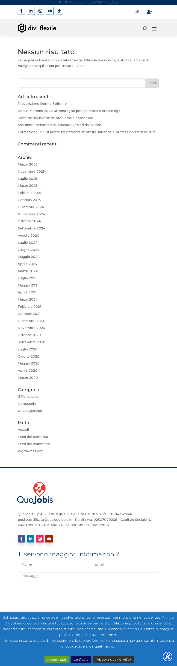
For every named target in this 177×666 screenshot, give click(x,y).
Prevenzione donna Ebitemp (88, 2)
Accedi (23, 430)
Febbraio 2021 (29, 306)
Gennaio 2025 (29, 200)
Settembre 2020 (31, 342)
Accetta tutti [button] (56, 659)
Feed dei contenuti (33, 437)
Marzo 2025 (27, 186)
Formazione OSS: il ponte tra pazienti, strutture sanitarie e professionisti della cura (86, 132)
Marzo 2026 (28, 164)
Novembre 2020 (31, 328)
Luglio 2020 (28, 349)
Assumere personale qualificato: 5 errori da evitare (59, 125)
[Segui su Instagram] (40, 11)
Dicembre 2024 (31, 207)
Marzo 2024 (28, 271)
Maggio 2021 (28, 285)
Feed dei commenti (34, 444)
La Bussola (27, 404)
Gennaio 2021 (29, 314)
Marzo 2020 (28, 378)
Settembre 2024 (31, 228)
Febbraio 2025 (30, 193)
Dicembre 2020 (31, 321)
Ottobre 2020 (29, 335)
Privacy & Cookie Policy (113, 659)
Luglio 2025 (27, 179)
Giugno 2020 (28, 356)
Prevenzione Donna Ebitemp (42, 104)
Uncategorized (30, 411)
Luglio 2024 (27, 243)
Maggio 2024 (28, 257)
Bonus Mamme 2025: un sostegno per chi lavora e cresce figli (69, 111)
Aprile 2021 (27, 292)
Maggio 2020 (29, 363)
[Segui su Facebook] (21, 11)
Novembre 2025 (31, 171)
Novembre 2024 (31, 214)
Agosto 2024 (28, 235)
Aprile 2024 (27, 264)
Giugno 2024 (28, 250)
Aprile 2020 (27, 370)
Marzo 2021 (27, 299)
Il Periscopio (28, 397)
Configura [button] (81, 659)
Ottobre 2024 (29, 221)
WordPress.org (30, 451)
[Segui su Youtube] (50, 11)
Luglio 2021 (27, 278)
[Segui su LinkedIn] (31, 11)
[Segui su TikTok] (59, 11)
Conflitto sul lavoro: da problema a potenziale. (56, 118)
